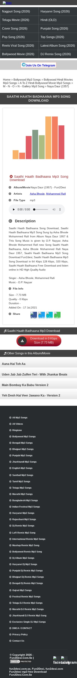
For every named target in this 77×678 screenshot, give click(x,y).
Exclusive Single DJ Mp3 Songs (29, 622)
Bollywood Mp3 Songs (27, 79)
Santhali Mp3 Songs (22, 475)
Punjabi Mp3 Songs (22, 455)
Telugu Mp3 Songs (22, 488)
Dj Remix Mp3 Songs (23, 525)
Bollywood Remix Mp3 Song (27, 551)
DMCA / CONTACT (22, 628)
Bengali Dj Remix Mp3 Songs (27, 583)
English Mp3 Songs (22, 468)
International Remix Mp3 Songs (28, 539)
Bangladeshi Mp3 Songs (25, 500)
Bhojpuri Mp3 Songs (23, 449)
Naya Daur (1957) (58, 86)
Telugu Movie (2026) (15, 20)
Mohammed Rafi (56, 193)
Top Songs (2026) (52, 37)
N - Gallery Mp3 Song (31, 86)
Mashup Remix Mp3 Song (25, 545)
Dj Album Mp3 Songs (23, 558)
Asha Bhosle (37, 193)
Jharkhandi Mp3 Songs (24, 462)
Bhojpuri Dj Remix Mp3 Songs (28, 577)
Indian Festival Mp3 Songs (26, 506)
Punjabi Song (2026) (54, 28)
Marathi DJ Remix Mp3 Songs (28, 609)
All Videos (17, 424)
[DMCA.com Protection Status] (21, 663)
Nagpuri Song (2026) (16, 11)
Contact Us (18, 641)
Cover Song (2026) (14, 28)
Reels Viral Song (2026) (18, 45)
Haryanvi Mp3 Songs (23, 513)
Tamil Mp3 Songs (21, 481)
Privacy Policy (20, 634)
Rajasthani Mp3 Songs (24, 519)
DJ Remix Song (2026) (56, 54)
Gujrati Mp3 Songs (22, 590)
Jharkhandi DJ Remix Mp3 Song (29, 615)
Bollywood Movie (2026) (18, 54)
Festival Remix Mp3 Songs (26, 596)
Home (6, 79)
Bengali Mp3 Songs (22, 443)
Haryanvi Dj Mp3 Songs (24, 564)
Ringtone (17, 430)
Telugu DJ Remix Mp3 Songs (27, 603)
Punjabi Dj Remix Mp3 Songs (27, 570)
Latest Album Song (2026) (58, 45)
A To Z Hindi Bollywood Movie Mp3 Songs (45, 82)
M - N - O (9, 86)
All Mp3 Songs (19, 417)
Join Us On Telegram (40, 65)
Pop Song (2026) (13, 37)
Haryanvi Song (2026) (55, 11)
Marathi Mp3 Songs (22, 494)
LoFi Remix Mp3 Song (23, 532)
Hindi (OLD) (48, 20)
